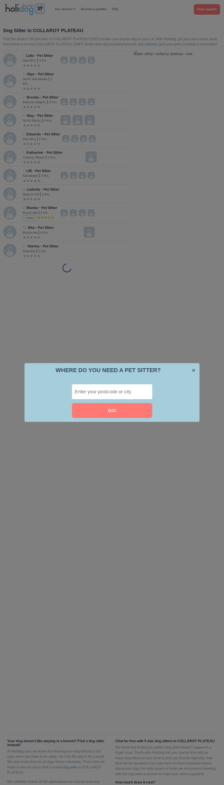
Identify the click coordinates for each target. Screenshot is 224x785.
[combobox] (112, 391)
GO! (112, 410)
